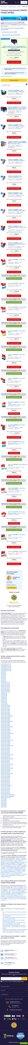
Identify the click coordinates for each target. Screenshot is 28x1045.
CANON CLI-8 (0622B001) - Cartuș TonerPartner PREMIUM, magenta (15, 193)
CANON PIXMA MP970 (5, 780)
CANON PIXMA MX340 (5, 784)
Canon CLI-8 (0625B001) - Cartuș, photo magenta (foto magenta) (16, 489)
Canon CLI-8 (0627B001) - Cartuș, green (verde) (13, 897)
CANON (19, 6)
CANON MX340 (4, 696)
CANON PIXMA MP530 (5, 766)
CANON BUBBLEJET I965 (6, 669)
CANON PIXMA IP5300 (5, 730)
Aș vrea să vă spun (12, 587)
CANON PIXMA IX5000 (5, 744)
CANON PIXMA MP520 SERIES (7, 764)
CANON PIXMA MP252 (5, 682)
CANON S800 (3, 801)
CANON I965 (3, 678)
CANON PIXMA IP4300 (5, 720)
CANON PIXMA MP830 (5, 778)
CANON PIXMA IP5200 (5, 728)
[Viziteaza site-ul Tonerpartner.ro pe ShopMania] (21, 1036)
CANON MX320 (4, 693)
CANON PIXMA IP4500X (5, 724)
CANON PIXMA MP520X (5, 765)
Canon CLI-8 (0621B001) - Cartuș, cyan (16, 283)
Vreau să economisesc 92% (15, 373)
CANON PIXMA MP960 (5, 692)
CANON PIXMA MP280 (5, 756)
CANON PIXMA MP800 (5, 774)
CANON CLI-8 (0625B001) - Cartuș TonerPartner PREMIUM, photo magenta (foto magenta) (16, 244)
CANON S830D (4, 804)
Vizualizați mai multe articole (6, 76)
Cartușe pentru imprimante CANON (9, 32)
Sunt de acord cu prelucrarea (13, 981)
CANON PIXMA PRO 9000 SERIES (7, 794)
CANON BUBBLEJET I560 (6, 663)
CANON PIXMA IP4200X (5, 718)
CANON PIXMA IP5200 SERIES (7, 726)
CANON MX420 (4, 701)
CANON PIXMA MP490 (5, 760)
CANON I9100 (3, 681)
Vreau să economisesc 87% (15, 397)
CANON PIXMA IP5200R (5, 729)
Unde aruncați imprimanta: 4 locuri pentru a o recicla (13, 932)
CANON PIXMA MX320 (5, 781)
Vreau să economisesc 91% (15, 349)
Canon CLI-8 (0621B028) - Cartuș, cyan (16, 441)
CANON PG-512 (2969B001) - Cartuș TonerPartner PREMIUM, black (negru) (16, 91)
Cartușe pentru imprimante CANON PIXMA (11, 35)
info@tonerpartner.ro (11, 584)
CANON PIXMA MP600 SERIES (7, 768)
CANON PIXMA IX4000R (5, 742)
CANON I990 (3, 680)
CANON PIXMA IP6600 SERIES (7, 733)
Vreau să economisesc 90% (15, 302)
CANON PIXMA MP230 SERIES (7, 745)
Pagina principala (4, 6)
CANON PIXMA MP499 (5, 689)
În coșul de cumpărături (15, 62)
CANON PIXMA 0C (4, 704)
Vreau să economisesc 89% (15, 483)
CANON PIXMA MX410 (5, 789)
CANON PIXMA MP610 (5, 772)
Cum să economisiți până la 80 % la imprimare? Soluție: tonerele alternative (14, 73)
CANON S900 (3, 805)
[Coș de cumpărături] (18, 2)
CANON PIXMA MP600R (5, 770)
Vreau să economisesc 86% (15, 420)
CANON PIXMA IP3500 (5, 712)
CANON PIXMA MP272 (5, 684)
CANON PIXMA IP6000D (5, 732)
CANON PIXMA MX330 (5, 782)
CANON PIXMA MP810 (5, 777)
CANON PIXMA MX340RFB (6, 785)
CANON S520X (4, 800)
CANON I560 (3, 672)
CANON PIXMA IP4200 (5, 717)
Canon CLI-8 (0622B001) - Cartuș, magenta (17, 307)
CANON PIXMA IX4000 (5, 741)
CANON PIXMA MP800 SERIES (7, 773)
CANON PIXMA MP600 (5, 769)
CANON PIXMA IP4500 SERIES (7, 721)
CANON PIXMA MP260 (5, 752)
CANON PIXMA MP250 (5, 750)
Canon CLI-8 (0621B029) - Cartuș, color (16, 511)
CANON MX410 (4, 700)
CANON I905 (3, 676)
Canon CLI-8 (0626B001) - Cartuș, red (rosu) (17, 551)
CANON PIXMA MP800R (5, 776)
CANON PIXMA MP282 (5, 685)
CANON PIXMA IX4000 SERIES (7, 740)
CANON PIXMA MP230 (5, 746)
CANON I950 (3, 677)
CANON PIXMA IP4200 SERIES (7, 716)
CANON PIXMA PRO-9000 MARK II (8, 796)
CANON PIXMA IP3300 (5, 710)
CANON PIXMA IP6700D (5, 737)
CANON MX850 (4, 702)
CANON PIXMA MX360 (5, 788)
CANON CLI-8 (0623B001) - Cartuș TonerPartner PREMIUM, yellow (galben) (16, 210)
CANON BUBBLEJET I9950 (6, 670)
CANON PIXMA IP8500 (5, 738)
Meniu (24, 2)
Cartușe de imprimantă (12, 6)
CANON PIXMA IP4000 (5, 713)
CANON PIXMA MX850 (5, 793)
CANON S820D (4, 803)
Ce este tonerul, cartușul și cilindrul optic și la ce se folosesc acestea (15, 69)
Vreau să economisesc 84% (15, 278)
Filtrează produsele (14, 80)
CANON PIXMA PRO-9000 (6, 797)
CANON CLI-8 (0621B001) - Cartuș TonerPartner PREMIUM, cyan (15, 177)
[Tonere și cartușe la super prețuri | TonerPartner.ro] (4, 2)
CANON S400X (4, 798)
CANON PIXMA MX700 (5, 792)
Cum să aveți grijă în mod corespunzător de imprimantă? (14, 925)
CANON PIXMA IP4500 (5, 722)
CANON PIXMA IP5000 (5, 725)
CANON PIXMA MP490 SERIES (7, 758)
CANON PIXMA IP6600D (5, 736)
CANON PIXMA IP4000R (5, 714)
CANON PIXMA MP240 (5, 749)
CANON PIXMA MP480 (5, 757)
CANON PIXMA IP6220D (5, 705)
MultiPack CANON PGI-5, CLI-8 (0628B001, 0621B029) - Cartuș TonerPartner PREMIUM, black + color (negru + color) (17, 142)
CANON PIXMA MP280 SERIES (7, 754)
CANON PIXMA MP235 (5, 748)
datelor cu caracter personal (18, 981)
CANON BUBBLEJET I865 (6, 665)
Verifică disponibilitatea (14, 413)
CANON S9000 (4, 807)
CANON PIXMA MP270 (5, 753)
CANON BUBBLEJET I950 (6, 668)
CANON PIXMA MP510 (5, 762)
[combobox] (13, 85)
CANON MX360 (4, 698)
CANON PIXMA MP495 (5, 688)
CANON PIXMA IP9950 (5, 706)
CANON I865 (3, 673)
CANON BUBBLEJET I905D (6, 666)
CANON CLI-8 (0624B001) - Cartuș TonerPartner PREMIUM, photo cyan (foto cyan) (17, 227)
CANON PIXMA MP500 (5, 761)
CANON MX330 (4, 694)
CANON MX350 (4, 697)
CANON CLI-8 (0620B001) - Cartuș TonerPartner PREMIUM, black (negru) (16, 125)
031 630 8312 (9, 582)
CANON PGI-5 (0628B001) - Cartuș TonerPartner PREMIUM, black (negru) (16, 160)
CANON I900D (3, 674)
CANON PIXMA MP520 (5, 690)
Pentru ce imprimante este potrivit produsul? (14, 55)
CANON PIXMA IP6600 (5, 734)
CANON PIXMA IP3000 (5, 709)
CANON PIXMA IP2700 (5, 708)
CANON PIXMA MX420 (5, 790)
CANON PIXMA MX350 (5, 786)
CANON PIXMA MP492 (5, 686)
